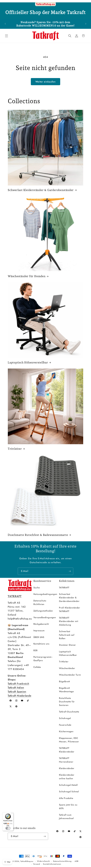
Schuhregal (65, 718)
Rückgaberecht (41, 624)
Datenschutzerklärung (62, 861)
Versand (36, 864)
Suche (36, 587)
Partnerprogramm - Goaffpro (43, 658)
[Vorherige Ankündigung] (5, 23)
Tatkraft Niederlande (19, 695)
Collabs (37, 667)
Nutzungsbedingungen (45, 594)
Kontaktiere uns (41, 643)
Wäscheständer (67, 668)
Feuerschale (65, 724)
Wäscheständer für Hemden (27, 276)
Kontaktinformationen (52, 864)
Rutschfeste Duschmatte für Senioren (67, 702)
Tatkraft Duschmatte (69, 711)
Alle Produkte (66, 798)
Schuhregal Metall (68, 785)
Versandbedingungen (44, 617)
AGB (77, 861)
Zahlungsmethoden (43, 610)
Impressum (39, 630)
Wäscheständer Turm (70, 674)
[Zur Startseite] (45, 4)
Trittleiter (15, 448)
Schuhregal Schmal (69, 791)
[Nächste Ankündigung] (85, 23)
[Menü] (12, 813)
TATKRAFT (64, 587)
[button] (6, 35)
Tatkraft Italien (16, 687)
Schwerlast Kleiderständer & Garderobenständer (41, 190)
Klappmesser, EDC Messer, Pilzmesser (69, 740)
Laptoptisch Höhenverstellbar (28, 362)
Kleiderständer (66, 768)
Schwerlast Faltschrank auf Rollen (66, 635)
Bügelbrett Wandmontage (66, 689)
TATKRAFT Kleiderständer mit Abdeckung (68, 621)
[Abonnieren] (69, 571)
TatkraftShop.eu (26, 861)
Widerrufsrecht (43, 861)
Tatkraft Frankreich (18, 683)
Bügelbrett (64, 681)
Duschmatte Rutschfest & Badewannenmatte (38, 534)
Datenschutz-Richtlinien (40, 602)
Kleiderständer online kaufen (66, 776)
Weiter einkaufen (45, 81)
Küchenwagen (66, 731)
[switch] (8, 828)
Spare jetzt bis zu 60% (68, 806)
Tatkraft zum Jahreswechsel (66, 816)
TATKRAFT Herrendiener (66, 760)
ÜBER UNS (38, 637)
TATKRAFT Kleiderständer (66, 750)
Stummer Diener (67, 645)
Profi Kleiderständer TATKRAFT (69, 609)
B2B (35, 650)
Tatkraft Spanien (17, 691)
